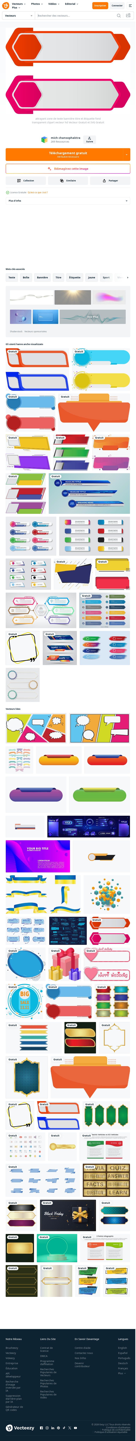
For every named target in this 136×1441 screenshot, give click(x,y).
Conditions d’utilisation (115, 1425)
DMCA (42, 1354)
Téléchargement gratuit (68, 154)
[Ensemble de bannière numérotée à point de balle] (104, 608)
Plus (14, 7)
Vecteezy (11, 1351)
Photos (35, 3)
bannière (42, 275)
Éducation (12, 1366)
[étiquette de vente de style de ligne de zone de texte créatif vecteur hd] (28, 451)
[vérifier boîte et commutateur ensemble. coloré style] (25, 1145)
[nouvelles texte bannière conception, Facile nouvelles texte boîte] (25, 825)
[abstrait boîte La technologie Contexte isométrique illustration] (107, 892)
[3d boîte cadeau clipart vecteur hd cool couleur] (64, 962)
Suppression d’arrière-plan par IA (14, 1396)
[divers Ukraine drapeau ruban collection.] (43, 892)
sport (106, 275)
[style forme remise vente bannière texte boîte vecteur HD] (26, 491)
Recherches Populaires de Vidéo (47, 1392)
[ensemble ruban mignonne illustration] (19, 758)
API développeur (13, 1373)
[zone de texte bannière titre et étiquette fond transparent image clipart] (37, 368)
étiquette (74, 275)
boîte (26, 275)
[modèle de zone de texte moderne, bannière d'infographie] (41, 608)
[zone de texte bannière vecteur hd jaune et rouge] (112, 572)
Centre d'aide (81, 1346)
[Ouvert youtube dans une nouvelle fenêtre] (75, 1426)
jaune (91, 275)
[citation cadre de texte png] (23, 646)
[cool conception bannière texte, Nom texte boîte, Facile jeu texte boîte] (101, 854)
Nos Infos (78, 1356)
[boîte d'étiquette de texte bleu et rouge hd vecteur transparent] (30, 411)
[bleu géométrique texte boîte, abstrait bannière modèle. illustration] (43, 1178)
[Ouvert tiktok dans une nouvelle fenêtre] (64, 1426)
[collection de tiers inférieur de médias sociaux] (31, 534)
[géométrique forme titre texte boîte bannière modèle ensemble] (87, 1279)
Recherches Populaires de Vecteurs (47, 1370)
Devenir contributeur (80, 1363)
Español (120, 1351)
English (119, 1346)
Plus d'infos (15, 198)
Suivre (89, 141)
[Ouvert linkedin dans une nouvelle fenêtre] (52, 1426)
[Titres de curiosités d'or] (106, 1178)
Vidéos (52, 3)
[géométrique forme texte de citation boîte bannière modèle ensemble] (116, 1279)
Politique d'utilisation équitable (108, 1430)
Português (121, 1356)
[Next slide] (122, 275)
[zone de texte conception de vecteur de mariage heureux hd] (107, 962)
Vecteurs (17, 3)
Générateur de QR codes (13, 1406)
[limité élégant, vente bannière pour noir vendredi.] (68, 1213)
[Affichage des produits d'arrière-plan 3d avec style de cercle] (57, 1246)
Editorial (70, 3)
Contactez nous (82, 1351)
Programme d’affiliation (46, 1360)
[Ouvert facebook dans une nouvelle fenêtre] (41, 1426)
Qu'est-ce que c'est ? (38, 192)
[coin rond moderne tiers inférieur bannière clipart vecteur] (71, 451)
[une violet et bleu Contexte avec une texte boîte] (38, 854)
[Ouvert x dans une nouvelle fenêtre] (69, 1426)
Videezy (10, 1356)
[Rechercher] (119, 15)
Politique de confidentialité (113, 1427)
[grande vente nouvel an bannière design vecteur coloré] (24, 999)
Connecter (117, 5)
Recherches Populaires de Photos (47, 1381)
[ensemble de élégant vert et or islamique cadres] (106, 1113)
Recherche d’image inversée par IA (13, 1384)
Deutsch (120, 1361)
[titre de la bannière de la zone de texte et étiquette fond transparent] (94, 411)
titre (58, 275)
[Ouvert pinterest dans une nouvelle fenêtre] (58, 1426)
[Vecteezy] (5, 5)
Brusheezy (12, 1346)
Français (120, 1366)
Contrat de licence (45, 1347)
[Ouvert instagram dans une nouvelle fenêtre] (47, 1426)
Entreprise (12, 1361)
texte (11, 275)
